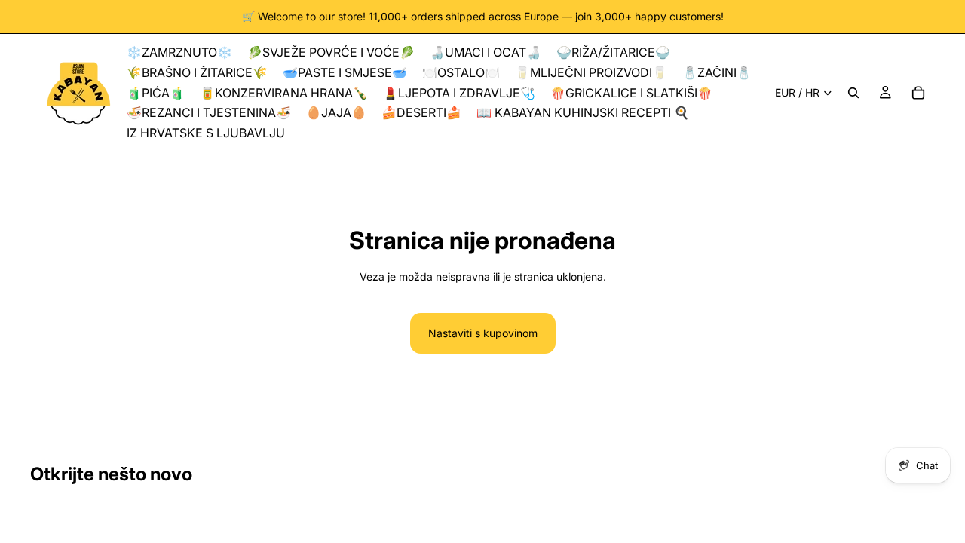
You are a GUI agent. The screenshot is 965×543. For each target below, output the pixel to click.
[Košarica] (918, 92)
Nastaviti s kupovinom (483, 333)
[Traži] (853, 92)
